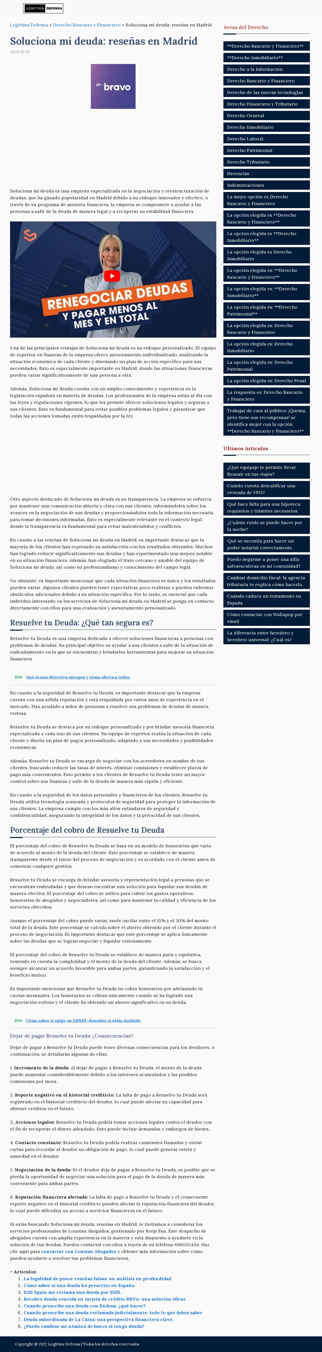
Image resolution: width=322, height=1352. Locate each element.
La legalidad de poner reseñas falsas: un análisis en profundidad (97, 1278)
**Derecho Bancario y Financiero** (265, 46)
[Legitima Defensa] (43, 8)
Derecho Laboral (245, 139)
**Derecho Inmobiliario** (255, 57)
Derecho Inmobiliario (250, 127)
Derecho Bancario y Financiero (86, 25)
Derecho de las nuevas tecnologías (265, 92)
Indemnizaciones (245, 185)
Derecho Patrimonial (249, 150)
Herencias (238, 173)
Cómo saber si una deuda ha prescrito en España (79, 1285)
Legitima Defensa (29, 25)
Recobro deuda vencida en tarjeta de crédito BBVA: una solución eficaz (104, 1299)
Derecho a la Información (255, 69)
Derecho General (245, 115)
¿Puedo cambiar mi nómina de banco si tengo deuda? (84, 1326)
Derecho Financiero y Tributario (262, 104)
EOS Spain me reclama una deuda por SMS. (72, 1292)
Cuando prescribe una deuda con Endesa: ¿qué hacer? (85, 1306)
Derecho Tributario (248, 162)
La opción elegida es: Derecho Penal (266, 380)
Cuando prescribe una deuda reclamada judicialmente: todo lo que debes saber (113, 1312)
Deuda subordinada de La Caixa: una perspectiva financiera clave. (98, 1319)
